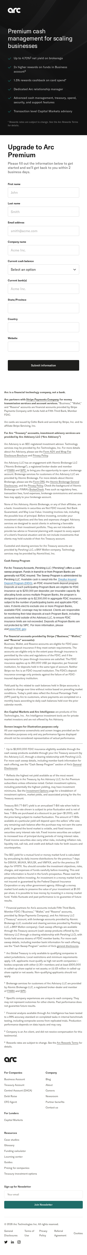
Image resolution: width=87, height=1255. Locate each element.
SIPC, (23, 470)
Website (13, 338)
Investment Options (37, 790)
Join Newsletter (43, 1204)
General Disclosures (11, 1233)
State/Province (17, 299)
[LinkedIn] (12, 1242)
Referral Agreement (60, 1233)
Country (13, 319)
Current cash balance (21, 261)
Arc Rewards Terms (67, 1042)
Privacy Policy (43, 1233)
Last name (14, 203)
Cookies (78, 1233)
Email (78, 1194)
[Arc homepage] (10, 1059)
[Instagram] (19, 1242)
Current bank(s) (17, 280)
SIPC (23, 991)
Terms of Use (29, 1233)
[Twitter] (6, 1242)
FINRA (11, 470)
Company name (17, 241)
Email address (16, 222)
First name (14, 184)
